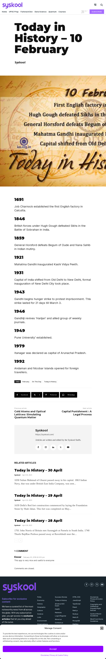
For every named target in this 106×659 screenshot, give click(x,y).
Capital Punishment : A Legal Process (77, 413)
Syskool (20, 62)
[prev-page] (16, 540)
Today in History (50, 382)
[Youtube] (68, 447)
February (25, 382)
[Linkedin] (53, 447)
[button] (101, 628)
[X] (60, 447)
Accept (53, 649)
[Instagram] (46, 447)
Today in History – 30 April (38, 470)
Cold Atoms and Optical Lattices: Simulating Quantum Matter (30, 414)
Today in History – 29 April (38, 496)
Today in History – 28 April (38, 521)
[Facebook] (38, 447)
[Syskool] (26, 5)
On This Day (36, 382)
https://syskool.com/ (44, 434)
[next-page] (20, 540)
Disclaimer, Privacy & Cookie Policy (54, 655)
